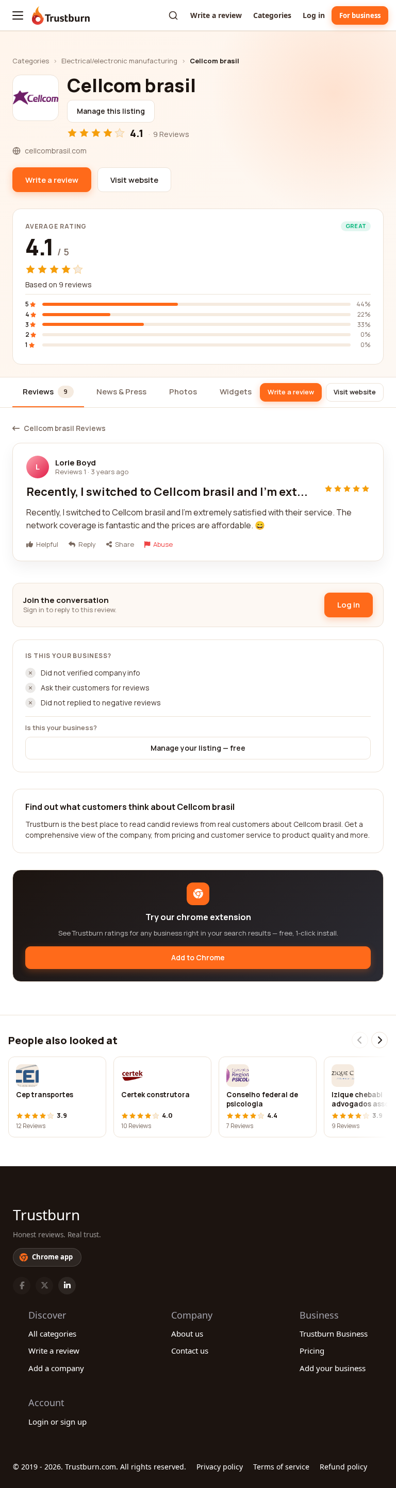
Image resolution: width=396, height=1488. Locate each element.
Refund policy (343, 1467)
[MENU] (18, 15)
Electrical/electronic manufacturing (119, 60)
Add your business (333, 1368)
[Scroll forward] (379, 1040)
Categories (272, 15)
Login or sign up (57, 1421)
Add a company (56, 1368)
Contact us (189, 1350)
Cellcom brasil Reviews (65, 428)
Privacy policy (219, 1467)
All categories (52, 1333)
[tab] (48, 392)
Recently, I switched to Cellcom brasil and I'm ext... (167, 491)
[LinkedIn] (67, 1285)
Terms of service (281, 1467)
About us (187, 1333)
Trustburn (46, 1214)
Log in (314, 15)
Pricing (312, 1350)
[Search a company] (173, 15)
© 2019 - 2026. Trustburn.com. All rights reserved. (99, 1467)
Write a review (216, 15)
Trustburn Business (334, 1333)
